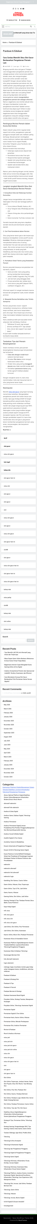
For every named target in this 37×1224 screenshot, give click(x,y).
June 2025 (7, 745)
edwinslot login (9, 876)
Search (5, 637)
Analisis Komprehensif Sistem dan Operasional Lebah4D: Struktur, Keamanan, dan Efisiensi (16, 2)
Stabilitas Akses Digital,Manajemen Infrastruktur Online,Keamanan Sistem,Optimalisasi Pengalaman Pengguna (17, 1114)
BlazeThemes (22, 1220)
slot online (7, 621)
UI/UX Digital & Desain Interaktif (14, 1202)
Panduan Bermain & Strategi (12, 991)
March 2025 (7, 757)
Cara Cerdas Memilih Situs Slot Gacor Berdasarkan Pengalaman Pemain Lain (18, 60)
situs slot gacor (14, 392)
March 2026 (7, 709)
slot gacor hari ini (9, 478)
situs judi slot (8, 1041)
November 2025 (9, 725)
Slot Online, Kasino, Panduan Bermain (16, 1094)
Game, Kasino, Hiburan (11, 892)
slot (5, 510)
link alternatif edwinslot (11, 959)
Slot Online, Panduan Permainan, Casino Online (18, 1104)
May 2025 (7, 749)
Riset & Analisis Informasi (12, 1033)
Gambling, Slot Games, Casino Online (15, 880)
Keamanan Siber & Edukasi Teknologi (15, 951)
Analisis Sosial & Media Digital (13, 834)
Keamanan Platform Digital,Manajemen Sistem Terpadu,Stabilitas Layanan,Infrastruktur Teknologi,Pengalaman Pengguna (18, 789)
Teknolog (7, 1137)
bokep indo (7, 589)
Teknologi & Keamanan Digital (13, 1145)
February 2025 (8, 761)
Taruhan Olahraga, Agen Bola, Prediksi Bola (17, 1133)
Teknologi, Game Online (11, 1190)
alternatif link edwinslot (11, 807)
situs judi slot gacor (10, 1045)
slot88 (6, 550)
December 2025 (9, 721)
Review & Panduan (9, 1029)
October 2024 (8, 777)
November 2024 (9, 773)
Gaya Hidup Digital (10, 907)
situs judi (7, 1037)
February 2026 (8, 713)
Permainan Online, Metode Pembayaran (16, 1021)
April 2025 (7, 753)
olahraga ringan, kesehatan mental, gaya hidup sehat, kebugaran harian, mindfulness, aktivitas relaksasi (18, 969)
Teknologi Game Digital (11, 1157)
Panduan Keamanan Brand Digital (14, 995)
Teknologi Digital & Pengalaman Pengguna (17, 1153)
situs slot (7, 486)
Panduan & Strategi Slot (11, 979)
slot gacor (7, 494)
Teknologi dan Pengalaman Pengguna (16, 1149)
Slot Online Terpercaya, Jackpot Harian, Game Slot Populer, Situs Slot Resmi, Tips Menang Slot (18, 1084)
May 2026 (7, 705)
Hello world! (27, 693)
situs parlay (7, 597)
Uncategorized (8, 1206)
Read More (6, 430)
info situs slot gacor (10, 923)
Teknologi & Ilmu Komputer (12, 1141)
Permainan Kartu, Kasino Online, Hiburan (16, 1017)
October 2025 (8, 729)
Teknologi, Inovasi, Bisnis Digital (14, 1198)
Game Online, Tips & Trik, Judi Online (15, 888)
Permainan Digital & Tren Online (14, 1013)
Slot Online (7, 1077)
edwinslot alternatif (10, 868)
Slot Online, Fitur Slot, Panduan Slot (15, 1090)
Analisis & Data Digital (11, 811)
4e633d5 (7, 66)
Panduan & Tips (9, 983)
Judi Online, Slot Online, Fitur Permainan (16, 927)
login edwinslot (9, 963)
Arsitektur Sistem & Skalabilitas (14, 842)
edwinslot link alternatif (11, 872)
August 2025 (8, 737)
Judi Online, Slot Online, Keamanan (15, 931)
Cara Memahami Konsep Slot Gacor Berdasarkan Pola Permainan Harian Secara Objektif (18, 679)
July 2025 (7, 741)
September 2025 (9, 733)
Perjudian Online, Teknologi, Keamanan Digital (18, 1005)
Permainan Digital (9, 1009)
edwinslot (7, 864)
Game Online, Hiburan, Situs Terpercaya (16, 884)
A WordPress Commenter (12, 693)
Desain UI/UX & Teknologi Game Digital (16, 850)
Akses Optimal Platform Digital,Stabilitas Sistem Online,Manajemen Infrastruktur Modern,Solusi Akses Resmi (17, 797)
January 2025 (8, 765)
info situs (7, 911)
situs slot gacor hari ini (11, 566)
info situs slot (8, 919)
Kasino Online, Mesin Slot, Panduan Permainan (18, 935)
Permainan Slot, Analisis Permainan (15, 1025)
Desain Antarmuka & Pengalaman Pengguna (17, 846)
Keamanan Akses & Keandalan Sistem (16, 939)
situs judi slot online (10, 1049)
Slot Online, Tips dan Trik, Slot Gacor (15, 1108)
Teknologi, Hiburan (10, 1194)
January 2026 (8, 717)
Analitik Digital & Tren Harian (13, 838)
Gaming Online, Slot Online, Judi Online (16, 896)
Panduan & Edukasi (10, 975)
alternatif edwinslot (10, 803)
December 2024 (9, 769)
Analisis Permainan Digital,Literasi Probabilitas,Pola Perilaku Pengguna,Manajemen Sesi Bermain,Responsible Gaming (19, 828)
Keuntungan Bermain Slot (12, 955)
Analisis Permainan (10, 822)
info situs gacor (9, 915)
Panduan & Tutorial (10, 987)
